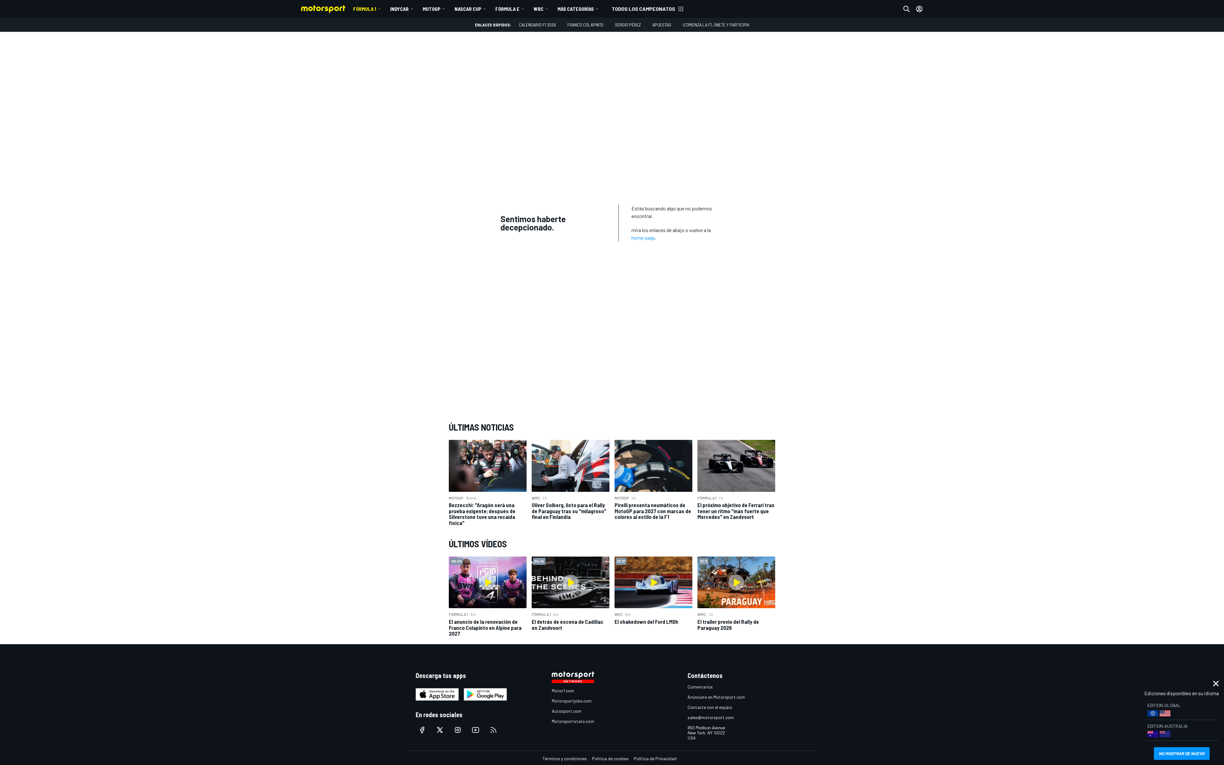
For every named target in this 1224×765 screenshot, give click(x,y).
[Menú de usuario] (919, 9)
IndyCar (399, 9)
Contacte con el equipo (710, 707)
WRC (538, 9)
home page (643, 238)
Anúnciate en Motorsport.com (716, 697)
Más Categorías (575, 9)
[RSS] (493, 730)
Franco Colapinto (585, 24)
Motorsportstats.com (573, 721)
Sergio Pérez (628, 24)
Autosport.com (566, 711)
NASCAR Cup (468, 9)
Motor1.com (563, 690)
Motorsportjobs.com (572, 700)
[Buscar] (906, 9)
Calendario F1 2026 (537, 24)
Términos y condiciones (565, 758)
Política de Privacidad (655, 758)
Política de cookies (610, 758)
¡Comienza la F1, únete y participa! (716, 24)
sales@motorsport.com (711, 717)
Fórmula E (507, 9)
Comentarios (700, 686)
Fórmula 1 (364, 9)
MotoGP (432, 9)
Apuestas (661, 24)
